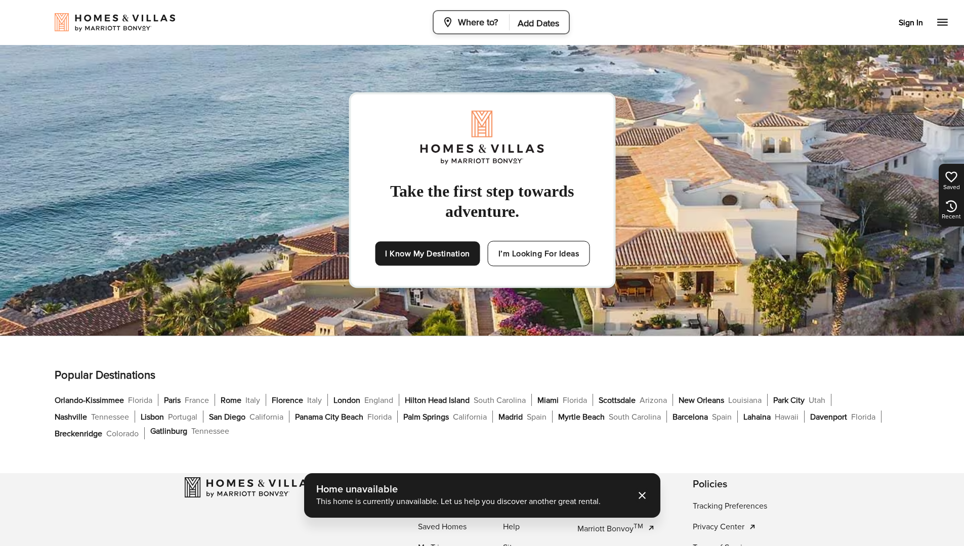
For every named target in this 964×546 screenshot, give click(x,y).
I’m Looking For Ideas (538, 254)
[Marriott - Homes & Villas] (250, 487)
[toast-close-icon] (642, 495)
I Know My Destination (427, 254)
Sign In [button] (911, 23)
